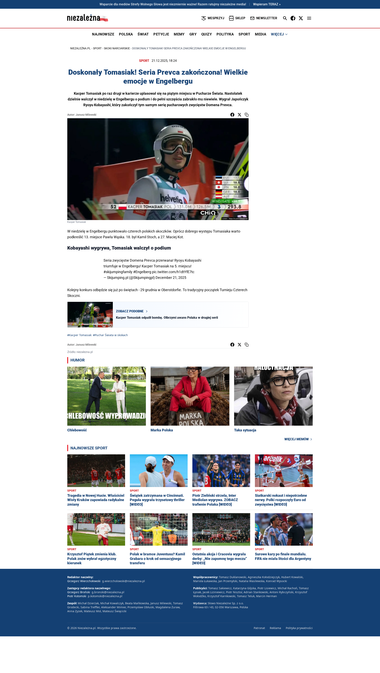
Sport (97, 48)
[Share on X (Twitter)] (239, 115)
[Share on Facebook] (232, 115)
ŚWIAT (143, 34)
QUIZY (206, 34)
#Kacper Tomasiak (79, 335)
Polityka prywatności (299, 628)
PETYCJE (161, 34)
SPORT (244, 34)
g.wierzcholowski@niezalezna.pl (123, 581)
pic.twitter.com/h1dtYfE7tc (173, 272)
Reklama (275, 628)
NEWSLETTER (266, 18)
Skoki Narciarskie (117, 48)
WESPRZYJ (216, 18)
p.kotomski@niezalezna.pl (105, 596)
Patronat (259, 628)
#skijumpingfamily (118, 272)
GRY (193, 34)
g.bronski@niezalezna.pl (108, 592)
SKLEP (240, 18)
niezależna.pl (80, 48)
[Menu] (309, 18)
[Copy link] (247, 115)
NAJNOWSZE (103, 34)
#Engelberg (142, 272)
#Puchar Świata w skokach (110, 335)
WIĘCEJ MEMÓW (296, 439)
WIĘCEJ (277, 34)
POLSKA (126, 34)
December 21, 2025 (171, 277)
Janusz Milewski (86, 114)
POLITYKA (225, 34)
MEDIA (260, 34)
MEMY (179, 34)
